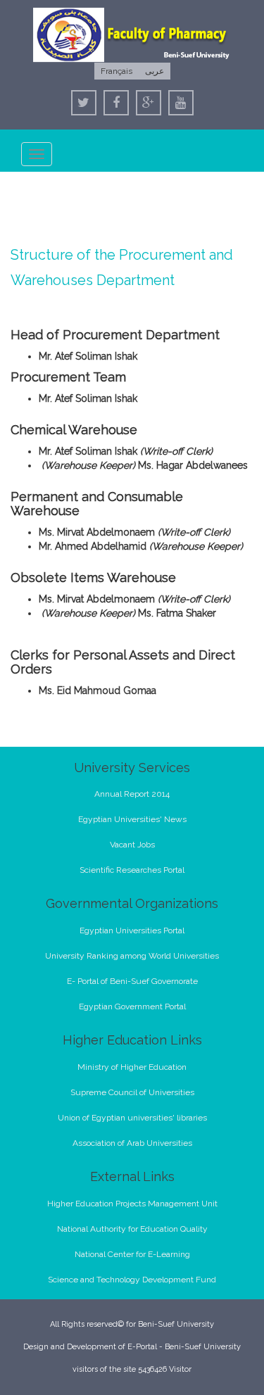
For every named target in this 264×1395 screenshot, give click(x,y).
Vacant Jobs (132, 845)
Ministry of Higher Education (132, 1067)
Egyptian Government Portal (132, 1006)
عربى (154, 71)
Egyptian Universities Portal (132, 930)
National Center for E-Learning (132, 1254)
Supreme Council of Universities (132, 1092)
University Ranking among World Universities (132, 956)
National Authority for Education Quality (132, 1229)
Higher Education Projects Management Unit (132, 1203)
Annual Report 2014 (132, 794)
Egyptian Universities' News (132, 819)
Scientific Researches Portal (132, 870)
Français (116, 71)
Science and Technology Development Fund (132, 1279)
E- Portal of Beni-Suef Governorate (132, 981)
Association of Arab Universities (132, 1143)
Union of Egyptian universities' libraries (132, 1118)
